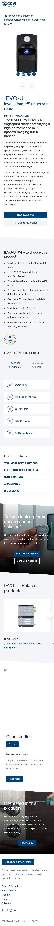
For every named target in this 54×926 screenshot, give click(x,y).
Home (5, 15)
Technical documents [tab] (15, 365)
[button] (50, 615)
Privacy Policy (9, 890)
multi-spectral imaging (29, 281)
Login (5, 899)
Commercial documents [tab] (37, 365)
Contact (6, 894)
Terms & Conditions (12, 886)
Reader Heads (38, 19)
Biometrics (26, 15)
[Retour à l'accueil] (9, 4)
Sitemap (6, 903)
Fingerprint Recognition (16, 19)
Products (14, 15)
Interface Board (16, 276)
